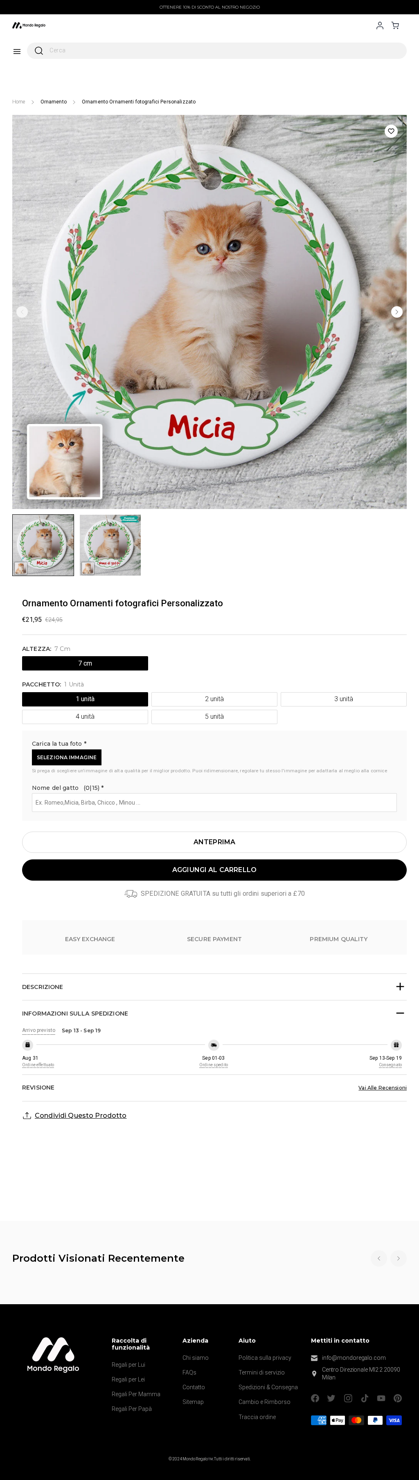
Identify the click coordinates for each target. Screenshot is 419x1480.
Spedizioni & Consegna (268, 1387)
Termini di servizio (262, 1372)
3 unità (343, 699)
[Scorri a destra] (397, 312)
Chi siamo (195, 1357)
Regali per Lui (128, 1364)
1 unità (85, 699)
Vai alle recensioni (382, 1088)
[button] (214, 744)
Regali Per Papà (132, 1409)
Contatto (193, 1387)
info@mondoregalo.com (354, 1357)
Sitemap (193, 1402)
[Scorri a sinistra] (22, 312)
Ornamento (54, 102)
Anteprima (214, 842)
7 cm (85, 663)
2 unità (214, 699)
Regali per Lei (128, 1379)
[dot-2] (43, 545)
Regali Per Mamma (136, 1394)
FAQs (189, 1372)
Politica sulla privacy (265, 1357)
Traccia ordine (257, 1417)
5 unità (214, 716)
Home (18, 102)
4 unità (85, 716)
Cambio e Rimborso (265, 1402)
